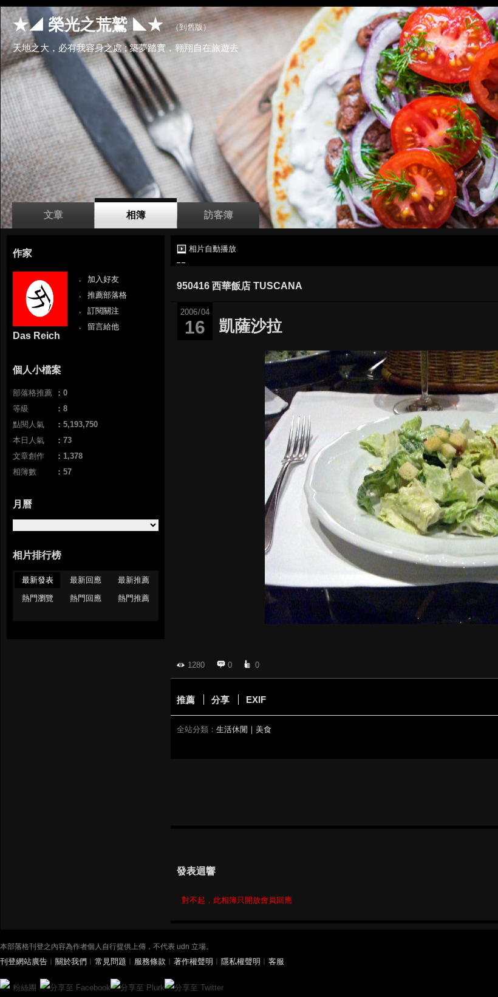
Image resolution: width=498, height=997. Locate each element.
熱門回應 (85, 598)
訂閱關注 (103, 310)
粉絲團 (24, 987)
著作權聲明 (193, 961)
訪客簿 (218, 215)
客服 (276, 961)
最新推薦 (133, 579)
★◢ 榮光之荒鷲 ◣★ (88, 24)
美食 (263, 729)
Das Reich (36, 336)
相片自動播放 (212, 248)
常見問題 (110, 961)
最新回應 (85, 579)
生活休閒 (232, 729)
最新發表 (37, 579)
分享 (220, 699)
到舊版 (191, 27)
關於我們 (71, 961)
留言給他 (103, 326)
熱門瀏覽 (37, 598)
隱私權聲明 (241, 961)
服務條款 (150, 961)
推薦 (186, 699)
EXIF (256, 699)
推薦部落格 (107, 295)
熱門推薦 (133, 598)
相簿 (136, 215)
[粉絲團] (5, 983)
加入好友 (103, 279)
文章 (53, 215)
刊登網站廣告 (23, 961)
